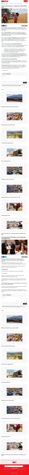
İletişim (8, 460)
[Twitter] (3, 25)
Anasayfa (3, 3)
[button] (23, 25)
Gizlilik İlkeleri (11, 460)
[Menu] (26, 1)
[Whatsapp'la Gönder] (6, 25)
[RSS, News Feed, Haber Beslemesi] (15, 462)
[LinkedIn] (4, 25)
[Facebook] (2, 25)
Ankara (7, 3)
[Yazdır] (22, 25)
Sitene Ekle (16, 460)
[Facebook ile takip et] (13, 462)
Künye (5, 460)
